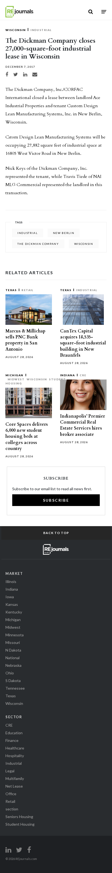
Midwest (16, 379)
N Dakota (13, 650)
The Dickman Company (38, 243)
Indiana (67, 375)
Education (14, 732)
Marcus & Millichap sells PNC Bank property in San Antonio (25, 340)
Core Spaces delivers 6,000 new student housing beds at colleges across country (26, 436)
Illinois (10, 581)
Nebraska (13, 665)
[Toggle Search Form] (90, 12)
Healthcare (14, 748)
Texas (11, 290)
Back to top (56, 533)
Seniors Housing (19, 816)
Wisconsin (15, 30)
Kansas (11, 604)
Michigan (14, 375)
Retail (27, 290)
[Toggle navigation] (104, 12)
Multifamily (14, 778)
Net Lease (14, 786)
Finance (11, 740)
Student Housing (20, 824)
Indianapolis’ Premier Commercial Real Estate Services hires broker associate (82, 425)
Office (10, 793)
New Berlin (63, 233)
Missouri (12, 642)
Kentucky (13, 612)
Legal (9, 771)
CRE (83, 375)
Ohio (9, 673)
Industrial (41, 30)
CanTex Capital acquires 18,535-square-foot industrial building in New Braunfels (83, 343)
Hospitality (14, 755)
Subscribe (56, 500)
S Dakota (13, 680)
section (11, 809)
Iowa (9, 596)
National (12, 657)
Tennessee (15, 688)
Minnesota (14, 635)
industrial (27, 233)
